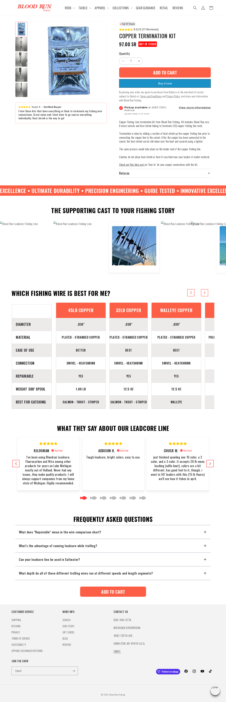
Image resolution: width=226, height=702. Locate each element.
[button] (69, 8)
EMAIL (117, 651)
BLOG (65, 638)
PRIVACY (16, 632)
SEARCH (66, 620)
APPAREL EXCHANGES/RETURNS (27, 651)
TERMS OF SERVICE (21, 638)
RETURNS (16, 626)
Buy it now (165, 83)
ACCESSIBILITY (19, 644)
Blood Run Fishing (117, 694)
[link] (113, 592)
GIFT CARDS (68, 632)
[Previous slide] (190, 292)
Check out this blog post (131, 165)
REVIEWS (67, 644)
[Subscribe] (74, 671)
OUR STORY (68, 626)
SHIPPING (16, 620)
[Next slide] (204, 292)
